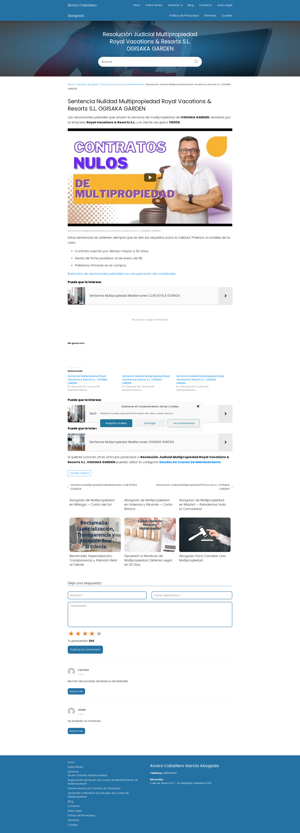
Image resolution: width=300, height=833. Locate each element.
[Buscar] (194, 60)
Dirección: (157, 779)
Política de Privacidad (184, 16)
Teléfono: (156, 773)
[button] (198, 406)
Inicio (136, 5)
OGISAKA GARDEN (79, 473)
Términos (210, 16)
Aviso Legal (224, 5)
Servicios (174, 5)
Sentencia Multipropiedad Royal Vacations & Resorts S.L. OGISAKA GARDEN (87, 379)
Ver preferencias (184, 423)
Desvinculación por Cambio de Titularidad (94, 788)
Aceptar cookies (116, 423)
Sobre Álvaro (154, 5)
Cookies (227, 16)
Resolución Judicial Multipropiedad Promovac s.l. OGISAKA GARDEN (193, 487)
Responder (76, 691)
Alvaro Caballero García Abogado (184, 766)
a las (80, 674)
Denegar (150, 423)
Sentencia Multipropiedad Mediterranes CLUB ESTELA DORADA (103, 487)
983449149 (170, 773)
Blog (191, 5)
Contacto (205, 5)
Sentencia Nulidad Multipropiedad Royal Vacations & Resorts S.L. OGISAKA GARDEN (146, 379)
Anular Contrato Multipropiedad (87, 775)
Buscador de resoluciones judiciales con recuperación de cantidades (122, 273)
